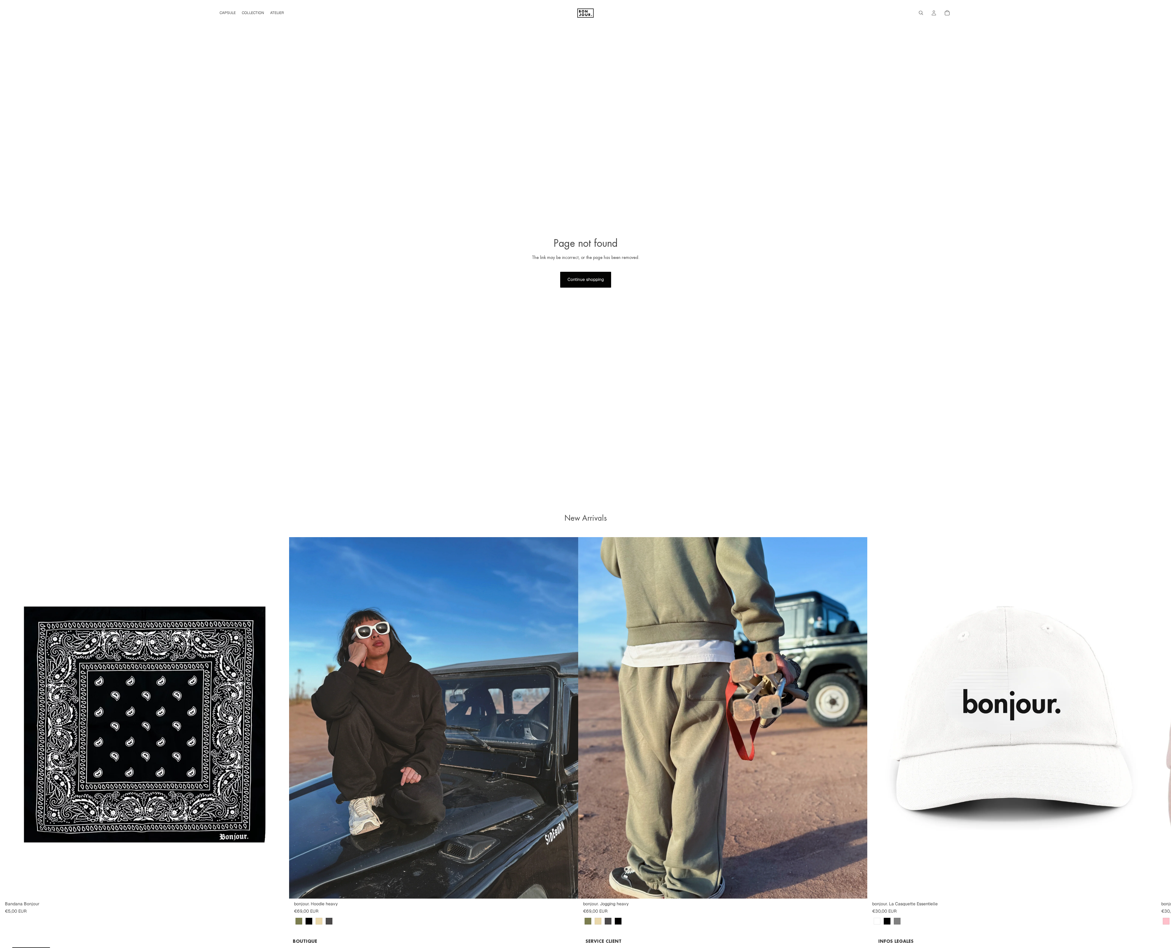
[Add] (279, 889)
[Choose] (568, 889)
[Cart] (947, 13)
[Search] (921, 13)
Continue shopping (586, 279)
